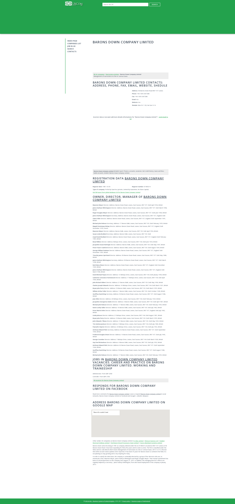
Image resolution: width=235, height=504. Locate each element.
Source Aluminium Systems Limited (151, 443)
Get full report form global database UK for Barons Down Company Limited (116, 192)
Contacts (71, 51)
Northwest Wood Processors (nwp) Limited (125, 443)
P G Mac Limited (138, 441)
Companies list (74, 43)
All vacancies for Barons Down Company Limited (109, 380)
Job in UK (71, 46)
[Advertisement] (131, 20)
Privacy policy (126, 501)
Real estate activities (112, 74)
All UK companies (99, 74)
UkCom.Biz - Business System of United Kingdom (99, 501)
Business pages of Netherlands (141, 501)
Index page (72, 41)
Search (155, 4)
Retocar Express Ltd (151, 441)
